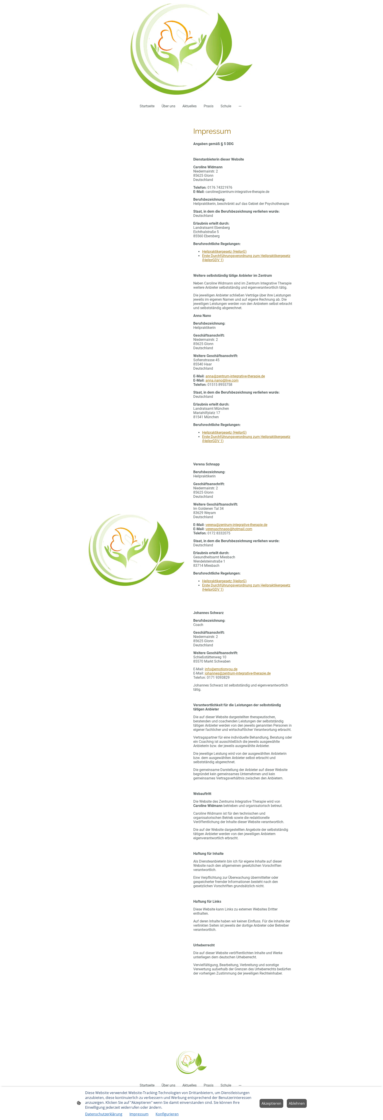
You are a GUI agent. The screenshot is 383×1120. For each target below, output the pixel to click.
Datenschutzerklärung (103, 1114)
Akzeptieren (271, 1103)
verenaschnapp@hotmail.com (228, 529)
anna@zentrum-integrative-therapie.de (235, 376)
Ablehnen (297, 1103)
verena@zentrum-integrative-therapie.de (236, 525)
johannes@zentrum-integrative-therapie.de (238, 673)
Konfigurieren (167, 1114)
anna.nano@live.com (221, 380)
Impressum (139, 1114)
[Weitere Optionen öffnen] (240, 106)
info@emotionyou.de (221, 669)
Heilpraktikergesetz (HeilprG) (224, 251)
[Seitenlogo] (191, 49)
